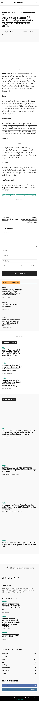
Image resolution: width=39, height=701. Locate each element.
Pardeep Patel (19, 699)
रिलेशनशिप (4, 302)
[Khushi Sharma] (3, 31)
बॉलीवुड (3, 348)
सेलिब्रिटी (4, 287)
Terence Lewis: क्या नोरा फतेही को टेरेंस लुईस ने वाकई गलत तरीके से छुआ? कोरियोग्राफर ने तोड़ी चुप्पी (11, 383)
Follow (33, 690)
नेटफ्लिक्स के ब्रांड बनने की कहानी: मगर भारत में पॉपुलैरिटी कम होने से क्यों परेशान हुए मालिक (29, 220)
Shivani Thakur (6, 437)
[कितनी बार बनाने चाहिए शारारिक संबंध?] (30, 308)
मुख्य (3, 428)
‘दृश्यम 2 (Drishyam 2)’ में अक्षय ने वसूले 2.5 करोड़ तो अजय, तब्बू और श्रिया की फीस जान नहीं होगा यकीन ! (11, 352)
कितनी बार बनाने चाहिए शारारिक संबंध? (10, 305)
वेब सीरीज (4, 13)
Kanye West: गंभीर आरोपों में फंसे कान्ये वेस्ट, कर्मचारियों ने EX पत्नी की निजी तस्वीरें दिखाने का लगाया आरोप (11, 368)
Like (35, 686)
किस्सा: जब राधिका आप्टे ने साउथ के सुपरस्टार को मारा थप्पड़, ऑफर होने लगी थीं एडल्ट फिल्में (11, 322)
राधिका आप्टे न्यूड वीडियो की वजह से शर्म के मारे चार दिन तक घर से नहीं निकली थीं (11, 607)
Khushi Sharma (11, 32)
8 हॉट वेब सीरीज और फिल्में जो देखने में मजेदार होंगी (19, 195)
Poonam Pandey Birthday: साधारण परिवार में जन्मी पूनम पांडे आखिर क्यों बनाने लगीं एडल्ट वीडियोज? (12, 292)
